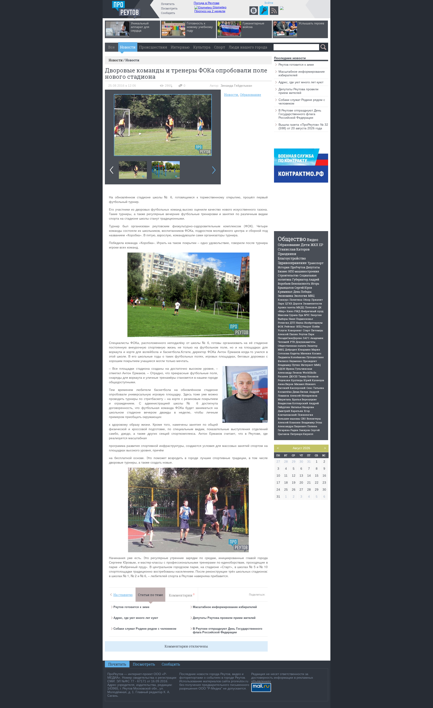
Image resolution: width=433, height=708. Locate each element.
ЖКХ (314, 245)
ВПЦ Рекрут (303, 326)
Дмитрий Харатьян (290, 411)
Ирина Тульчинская (299, 368)
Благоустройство (292, 258)
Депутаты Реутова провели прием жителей (224, 618)
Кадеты (295, 353)
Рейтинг (289, 326)
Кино (290, 311)
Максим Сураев (288, 315)
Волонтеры (314, 418)
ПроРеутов (297, 267)
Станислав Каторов (294, 249)
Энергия (316, 315)
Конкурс (283, 299)
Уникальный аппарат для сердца (140, 26)
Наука (299, 322)
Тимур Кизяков (308, 376)
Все (111, 47)
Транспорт (316, 263)
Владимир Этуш (312, 422)
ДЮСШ (293, 376)
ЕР (321, 245)
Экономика (285, 295)
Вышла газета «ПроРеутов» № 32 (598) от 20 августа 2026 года (303, 126)
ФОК (280, 326)
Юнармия (304, 349)
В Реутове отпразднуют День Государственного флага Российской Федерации (227, 630)
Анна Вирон (285, 384)
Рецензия (284, 380)
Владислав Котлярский (293, 403)
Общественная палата (292, 345)
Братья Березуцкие (304, 399)
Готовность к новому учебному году (200, 26)
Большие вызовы (289, 418)
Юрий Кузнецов (314, 380)
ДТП (292, 322)
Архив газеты (286, 307)
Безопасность (300, 283)
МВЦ (311, 295)
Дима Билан (300, 391)
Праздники (287, 254)
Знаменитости (312, 303)
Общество (292, 239)
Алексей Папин (288, 334)
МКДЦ (300, 307)
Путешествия (315, 357)
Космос (316, 353)
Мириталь (284, 399)
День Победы (302, 291)
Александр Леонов (290, 372)
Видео (312, 239)
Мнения (306, 353)
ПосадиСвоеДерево (290, 338)
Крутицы (297, 380)
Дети (305, 244)
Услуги (282, 330)
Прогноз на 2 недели (209, 11)
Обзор (307, 299)
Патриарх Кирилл (301, 434)
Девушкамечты (305, 342)
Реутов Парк (306, 334)
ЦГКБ (288, 303)
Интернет (307, 365)
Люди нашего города (248, 47)
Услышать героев (311, 23)
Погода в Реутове (206, 3)
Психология (305, 414)
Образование (250, 95)
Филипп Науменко (290, 361)
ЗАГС (306, 338)
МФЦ (281, 349)
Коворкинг (295, 330)
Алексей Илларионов (303, 395)
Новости (128, 47)
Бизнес (282, 271)
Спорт (219, 47)
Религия (283, 322)
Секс (309, 388)
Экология (300, 295)
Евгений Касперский (292, 388)
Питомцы (317, 330)
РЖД (297, 311)
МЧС (307, 315)
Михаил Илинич (305, 384)
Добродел (291, 349)
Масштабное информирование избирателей (225, 607)
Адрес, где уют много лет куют (135, 618)
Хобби (316, 326)
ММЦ (317, 365)
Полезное (311, 307)
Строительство (288, 275)
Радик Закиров (300, 430)
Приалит (317, 299)
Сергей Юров (303, 287)
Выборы (283, 318)
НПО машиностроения (303, 271)
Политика (296, 299)
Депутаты (313, 267)
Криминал (285, 291)
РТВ (292, 342)
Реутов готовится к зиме (131, 607)
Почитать (168, 4)
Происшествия (153, 47)
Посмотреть (169, 8)
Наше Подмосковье (301, 318)
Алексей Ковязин (289, 422)
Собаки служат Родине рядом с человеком (144, 628)
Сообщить (168, 13)
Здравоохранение (292, 263)
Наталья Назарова (302, 407)
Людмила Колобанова (292, 357)
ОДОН (281, 368)
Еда (301, 315)
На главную (123, 595)
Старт (306, 330)
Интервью (180, 47)
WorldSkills (309, 372)
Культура (201, 47)
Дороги (297, 303)
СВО (303, 418)
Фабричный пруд (312, 311)
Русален (283, 376)
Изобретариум (313, 322)
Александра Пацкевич (292, 426)
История (284, 267)
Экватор (312, 345)
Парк (281, 303)
